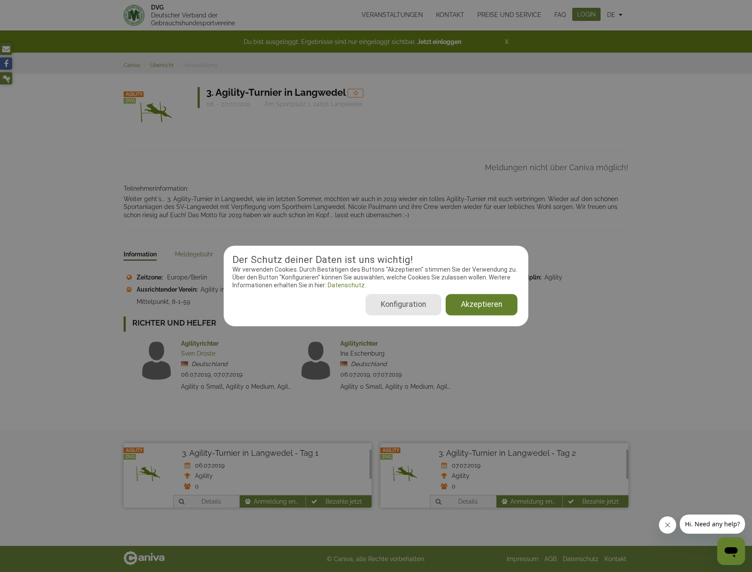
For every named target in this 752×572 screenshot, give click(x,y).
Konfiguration (403, 304)
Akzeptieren (481, 304)
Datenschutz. (346, 285)
